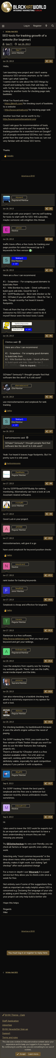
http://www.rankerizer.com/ (16, 638)
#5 (51, 336)
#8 (51, 483)
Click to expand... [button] (28, 365)
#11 (50, 575)
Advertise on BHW (28, 176)
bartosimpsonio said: (15, 437)
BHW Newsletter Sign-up (15, 1029)
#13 (50, 630)
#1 (51, 61)
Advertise (7, 1025)
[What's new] (46, 26)
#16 (50, 722)
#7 (51, 431)
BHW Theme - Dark (14, 1015)
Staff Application (10, 1020)
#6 (51, 397)
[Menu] (3, 26)
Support (6, 1033)
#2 (51, 208)
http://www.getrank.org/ (16, 109)
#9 (51, 514)
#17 (50, 783)
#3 (51, 239)
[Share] (47, 61)
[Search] (53, 26)
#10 (50, 538)
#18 (50, 817)
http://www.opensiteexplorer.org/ (19, 119)
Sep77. (9, 44)
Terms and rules (10, 1037)
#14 (50, 661)
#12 (50, 599)
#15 (50, 691)
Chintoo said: (11, 342)
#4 (51, 270)
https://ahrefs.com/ (14, 103)
